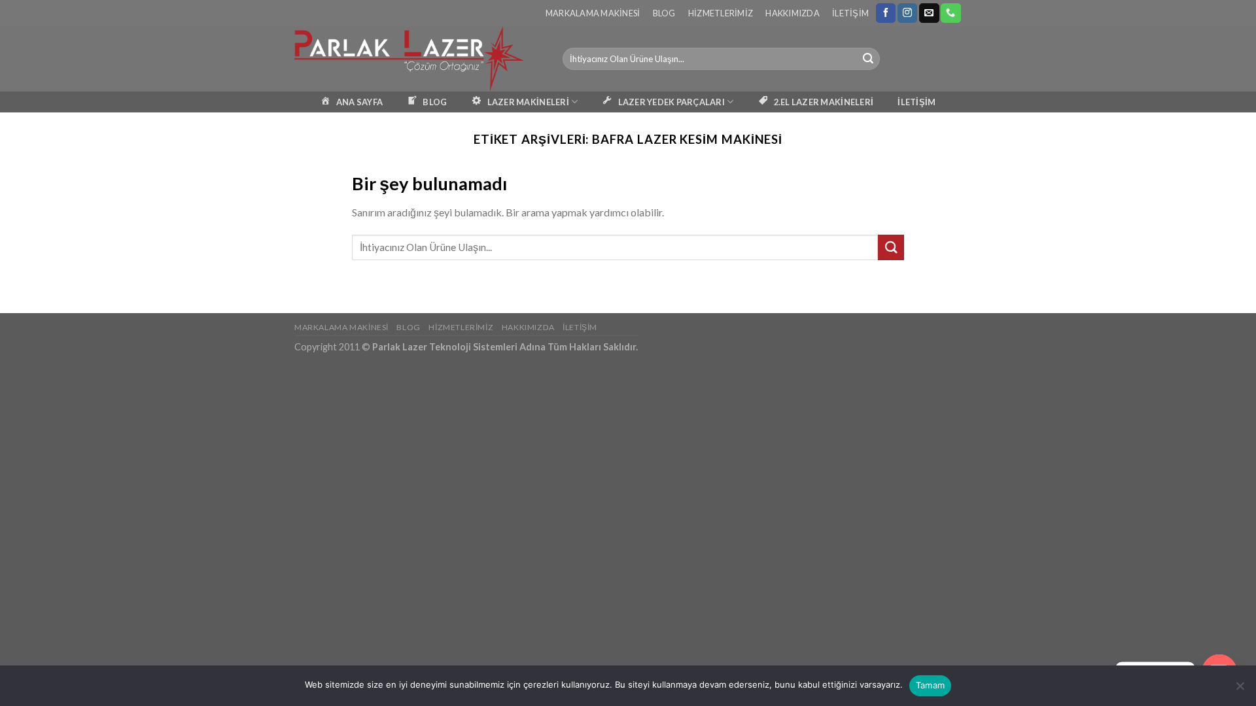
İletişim (850, 13)
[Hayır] (1239, 689)
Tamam (930, 685)
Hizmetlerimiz (720, 13)
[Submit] (868, 59)
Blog (664, 13)
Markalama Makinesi (593, 13)
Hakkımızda (792, 13)
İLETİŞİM (916, 102)
